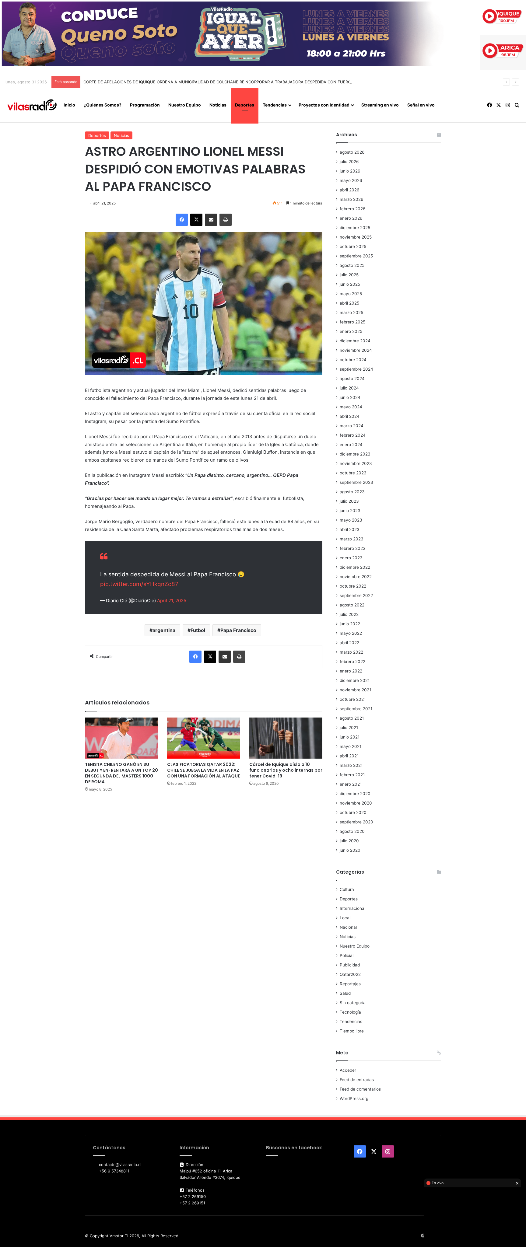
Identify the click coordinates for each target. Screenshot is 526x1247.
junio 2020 (350, 850)
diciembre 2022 (355, 567)
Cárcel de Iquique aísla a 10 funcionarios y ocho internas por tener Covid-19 (285, 770)
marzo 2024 (351, 425)
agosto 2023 (352, 491)
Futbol (198, 630)
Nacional (348, 927)
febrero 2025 (352, 322)
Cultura (347, 889)
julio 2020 (349, 840)
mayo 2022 (351, 633)
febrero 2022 (352, 661)
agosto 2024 (352, 378)
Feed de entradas (357, 1079)
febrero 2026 (353, 208)
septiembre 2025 (356, 255)
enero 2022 (351, 671)
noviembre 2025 (356, 237)
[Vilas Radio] (32, 105)
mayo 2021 (350, 746)
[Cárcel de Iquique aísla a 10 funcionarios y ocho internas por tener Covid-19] (285, 738)
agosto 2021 (352, 718)
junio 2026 (350, 171)
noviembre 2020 (356, 803)
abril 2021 (349, 755)
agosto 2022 (352, 605)
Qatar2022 (350, 974)
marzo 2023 (351, 538)
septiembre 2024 (356, 369)
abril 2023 (349, 529)
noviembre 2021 (355, 689)
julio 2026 (349, 161)
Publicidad (350, 964)
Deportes (244, 104)
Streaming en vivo (380, 104)
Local (345, 917)
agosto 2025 (352, 265)
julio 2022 (349, 614)
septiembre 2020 (356, 821)
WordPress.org (354, 1098)
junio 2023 (350, 510)
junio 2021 (349, 737)
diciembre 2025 (355, 227)
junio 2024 (350, 397)
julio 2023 (349, 501)
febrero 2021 (352, 774)
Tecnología (350, 1012)
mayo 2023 (351, 520)
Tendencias (275, 104)
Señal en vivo (421, 104)
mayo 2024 (351, 406)
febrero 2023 (353, 548)
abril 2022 (349, 642)
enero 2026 (351, 218)
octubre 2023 (353, 472)
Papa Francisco (238, 630)
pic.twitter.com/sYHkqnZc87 (139, 584)
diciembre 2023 (355, 454)
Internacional (352, 908)
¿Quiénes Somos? (102, 104)
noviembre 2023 (356, 463)
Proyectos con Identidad (324, 104)
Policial (346, 955)
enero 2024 (351, 444)
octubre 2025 (353, 246)
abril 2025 (349, 303)
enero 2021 (351, 784)
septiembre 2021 (356, 708)
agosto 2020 (352, 831)
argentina (164, 630)
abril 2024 (349, 416)
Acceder (348, 1070)
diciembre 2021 (355, 680)
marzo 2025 (351, 312)
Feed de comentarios (360, 1089)
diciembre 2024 (355, 340)
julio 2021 (349, 727)
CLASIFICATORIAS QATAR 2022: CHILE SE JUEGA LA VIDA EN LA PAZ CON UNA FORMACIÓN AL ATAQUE (203, 770)
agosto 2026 (352, 152)
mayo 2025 (351, 293)
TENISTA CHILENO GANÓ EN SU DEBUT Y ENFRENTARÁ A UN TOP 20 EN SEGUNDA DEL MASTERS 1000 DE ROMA (121, 773)
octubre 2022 (353, 586)
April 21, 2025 (171, 600)
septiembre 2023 (356, 482)
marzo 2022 (351, 652)
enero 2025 (351, 331)
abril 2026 (349, 189)
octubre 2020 (353, 812)
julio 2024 (349, 388)
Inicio (69, 104)
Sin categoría (353, 1002)
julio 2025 (349, 274)
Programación (145, 104)
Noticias (217, 104)
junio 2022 (350, 623)
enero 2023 (351, 557)
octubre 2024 (353, 359)
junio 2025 (350, 284)
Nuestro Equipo (184, 104)
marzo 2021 (351, 765)
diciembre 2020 (355, 793)
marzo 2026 (351, 199)
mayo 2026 (351, 180)
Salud (345, 993)
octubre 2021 (353, 699)
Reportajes (350, 983)
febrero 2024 (353, 435)
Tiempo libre (352, 1031)
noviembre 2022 (356, 576)
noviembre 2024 (356, 350)
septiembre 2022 (356, 595)
